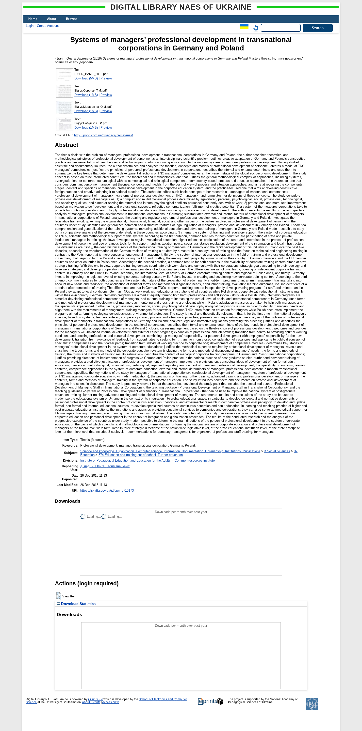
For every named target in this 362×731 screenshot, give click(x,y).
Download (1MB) (86, 95)
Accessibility (110, 702)
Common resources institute (195, 460)
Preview (106, 78)
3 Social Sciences (277, 451)
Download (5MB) (86, 78)
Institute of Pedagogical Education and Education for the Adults (125, 460)
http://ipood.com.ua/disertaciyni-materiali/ (103, 135)
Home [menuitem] (32, 19)
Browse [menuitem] (71, 19)
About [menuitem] (51, 19)
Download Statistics (78, 604)
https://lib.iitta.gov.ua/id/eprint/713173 (107, 490)
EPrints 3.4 (95, 699)
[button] (58, 596)
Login (29, 26)
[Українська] (242, 28)
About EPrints (91, 702)
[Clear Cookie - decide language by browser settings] (254, 28)
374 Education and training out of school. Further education (141, 455)
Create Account (48, 26)
